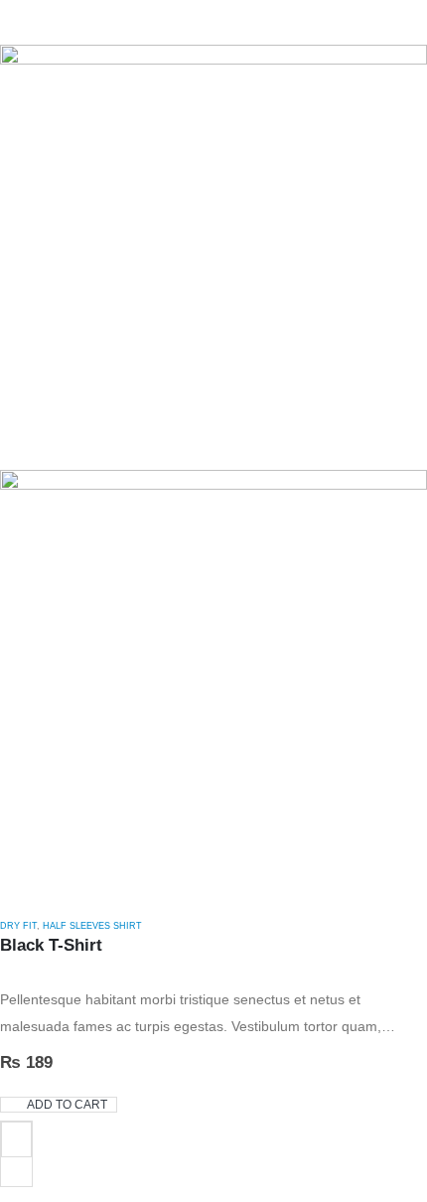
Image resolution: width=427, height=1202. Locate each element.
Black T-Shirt (51, 945)
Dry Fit (18, 926)
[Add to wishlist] (16, 1139)
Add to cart (67, 1105)
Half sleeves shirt (92, 926)
